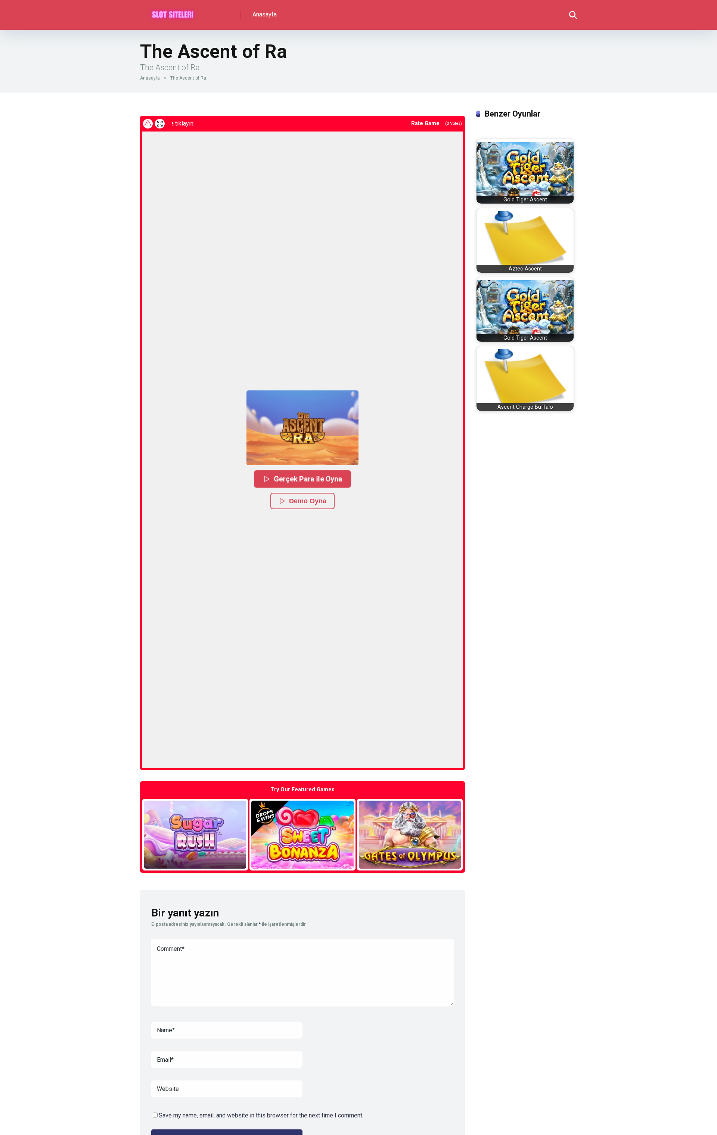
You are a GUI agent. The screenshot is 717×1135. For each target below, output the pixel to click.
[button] (302, 427)
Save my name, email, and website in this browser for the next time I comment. (261, 1115)
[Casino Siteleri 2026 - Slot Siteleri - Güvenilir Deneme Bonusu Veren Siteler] (172, 12)
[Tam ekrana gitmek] (160, 124)
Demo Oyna (307, 501)
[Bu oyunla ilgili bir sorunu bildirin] (148, 124)
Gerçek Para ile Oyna (308, 478)
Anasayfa (264, 14)
